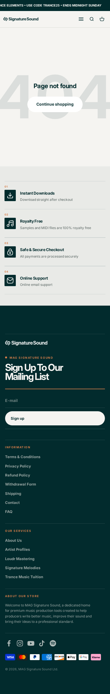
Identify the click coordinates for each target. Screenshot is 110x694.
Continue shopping (55, 104)
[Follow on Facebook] (9, 643)
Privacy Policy (18, 466)
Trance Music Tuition (24, 577)
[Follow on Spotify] (53, 643)
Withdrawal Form (20, 484)
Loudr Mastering (19, 558)
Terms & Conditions (22, 456)
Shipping (13, 493)
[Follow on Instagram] (20, 643)
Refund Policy (17, 475)
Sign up (17, 418)
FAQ (8, 511)
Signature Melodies (22, 567)
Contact (12, 502)
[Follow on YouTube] (31, 643)
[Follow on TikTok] (42, 643)
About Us (13, 540)
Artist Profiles (17, 549)
